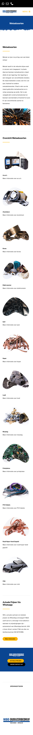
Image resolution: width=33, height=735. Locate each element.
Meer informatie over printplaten (14, 471)
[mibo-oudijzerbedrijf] (16, 654)
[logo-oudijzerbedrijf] (10, 11)
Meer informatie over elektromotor (14, 288)
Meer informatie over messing (13, 435)
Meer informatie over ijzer (11, 325)
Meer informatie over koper (12, 361)
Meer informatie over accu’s (12, 178)
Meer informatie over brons (12, 251)
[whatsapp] (3, 3)
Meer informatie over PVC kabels (14, 508)
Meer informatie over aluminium (13, 215)
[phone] (12, 3)
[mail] (7, 3)
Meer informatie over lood (11, 398)
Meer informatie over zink (11, 584)
